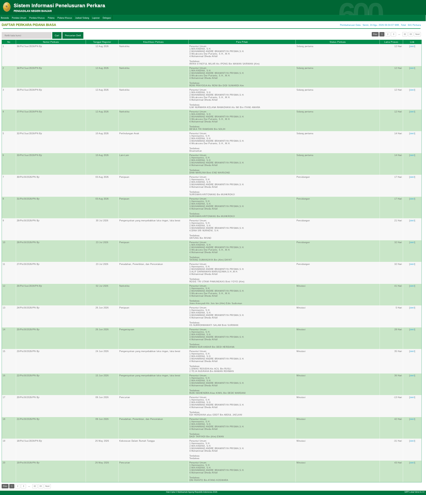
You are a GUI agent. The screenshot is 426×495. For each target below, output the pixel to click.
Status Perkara (338, 42)
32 (405, 34)
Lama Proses (391, 42)
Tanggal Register (102, 42)
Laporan (96, 18)
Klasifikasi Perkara (153, 42)
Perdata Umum (19, 18)
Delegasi (107, 18)
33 (411, 34)
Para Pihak (242, 42)
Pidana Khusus (64, 18)
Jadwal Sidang (82, 18)
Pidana (51, 18)
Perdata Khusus (37, 18)
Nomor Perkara (51, 42)
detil (412, 46)
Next (417, 34)
